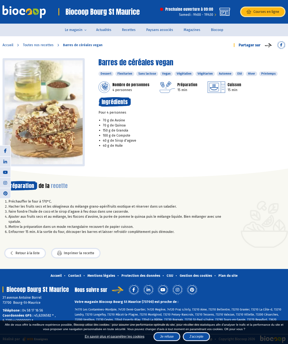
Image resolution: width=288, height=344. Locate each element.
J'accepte (196, 336)
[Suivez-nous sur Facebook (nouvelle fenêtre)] (5, 151)
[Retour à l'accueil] (24, 11)
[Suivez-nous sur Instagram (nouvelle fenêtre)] (5, 182)
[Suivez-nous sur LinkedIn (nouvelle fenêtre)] (5, 161)
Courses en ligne (266, 12)
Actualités (103, 30)
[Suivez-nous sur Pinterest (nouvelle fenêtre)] (5, 193)
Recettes (129, 30)
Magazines (192, 30)
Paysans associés (159, 30)
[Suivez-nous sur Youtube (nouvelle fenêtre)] (5, 172)
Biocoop (217, 30)
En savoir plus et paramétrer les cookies (114, 336)
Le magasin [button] (73, 30)
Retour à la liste (27, 253)
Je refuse (167, 336)
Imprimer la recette (79, 253)
